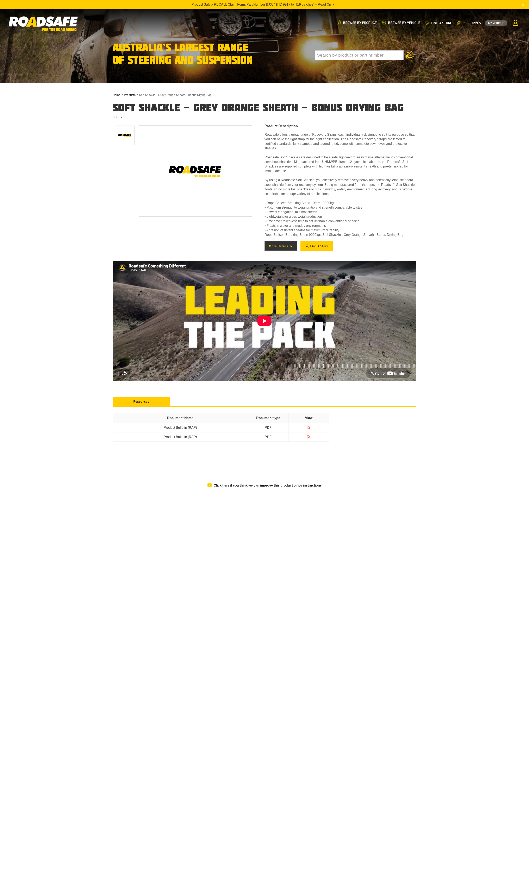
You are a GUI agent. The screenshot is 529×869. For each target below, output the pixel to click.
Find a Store (319, 246)
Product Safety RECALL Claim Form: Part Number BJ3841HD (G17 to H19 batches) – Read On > (263, 4)
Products (130, 94)
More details (278, 246)
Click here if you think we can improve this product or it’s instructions (268, 485)
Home (116, 94)
